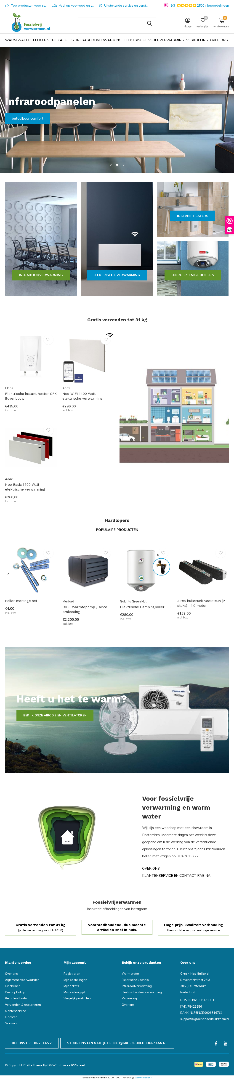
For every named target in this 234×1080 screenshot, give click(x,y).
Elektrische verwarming (116, 275)
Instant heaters (192, 216)
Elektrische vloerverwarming (154, 40)
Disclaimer (12, 986)
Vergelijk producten (77, 998)
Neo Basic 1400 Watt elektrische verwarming (25, 487)
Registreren (72, 973)
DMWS (53, 1065)
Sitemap (11, 1023)
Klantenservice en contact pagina (176, 875)
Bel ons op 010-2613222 (32, 1043)
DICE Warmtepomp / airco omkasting (85, 609)
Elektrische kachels (53, 40)
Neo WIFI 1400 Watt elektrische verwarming (82, 396)
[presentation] (8, 574)
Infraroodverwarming (98, 40)
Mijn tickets (71, 986)
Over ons (219, 40)
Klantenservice (15, 1011)
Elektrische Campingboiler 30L (146, 607)
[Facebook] (216, 1043)
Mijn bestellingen (75, 980)
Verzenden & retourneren (23, 1004)
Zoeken (149, 23)
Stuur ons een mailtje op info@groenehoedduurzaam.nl (117, 1043)
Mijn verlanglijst (74, 992)
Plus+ (64, 1065)
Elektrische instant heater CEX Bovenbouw (31, 396)
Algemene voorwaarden (22, 980)
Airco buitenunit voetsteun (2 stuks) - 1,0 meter (201, 603)
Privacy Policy (15, 992)
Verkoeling (197, 40)
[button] (110, 164)
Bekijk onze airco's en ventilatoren (55, 715)
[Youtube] (225, 1043)
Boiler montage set (21, 601)
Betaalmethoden (17, 998)
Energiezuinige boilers (192, 275)
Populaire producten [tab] (117, 530)
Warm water (18, 40)
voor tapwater (23, 118)
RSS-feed (78, 1065)
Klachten (11, 1017)
